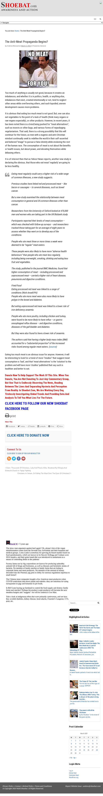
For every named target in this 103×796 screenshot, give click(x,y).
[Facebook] (19, 459)
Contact (18, 786)
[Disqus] (38, 506)
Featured (36, 46)
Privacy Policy (8, 786)
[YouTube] (23, 459)
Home (17, 31)
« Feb (70, 758)
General (43, 46)
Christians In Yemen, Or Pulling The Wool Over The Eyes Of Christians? (44, 473)
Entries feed (72, 773)
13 (92, 744)
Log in (71, 771)
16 (75, 747)
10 (80, 744)
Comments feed (74, 775)
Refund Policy (27, 786)
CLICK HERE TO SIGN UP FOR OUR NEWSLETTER (23, 453)
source (52, 346)
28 (97, 750)
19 (88, 747)
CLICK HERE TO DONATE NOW (28, 435)
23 (75, 750)
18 (84, 747)
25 (84, 750)
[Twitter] (14, 459)
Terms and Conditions (43, 786)
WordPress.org (73, 777)
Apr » (74, 758)
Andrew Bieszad (13, 46)
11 (84, 744)
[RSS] (9, 459)
